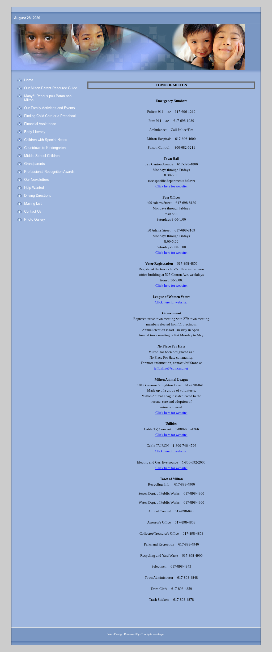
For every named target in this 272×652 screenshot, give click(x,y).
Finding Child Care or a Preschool (50, 116)
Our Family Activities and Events (49, 108)
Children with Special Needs (45, 140)
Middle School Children (42, 156)
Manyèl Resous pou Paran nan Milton (47, 98)
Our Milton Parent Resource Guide (50, 88)
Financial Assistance (40, 124)
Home (28, 80)
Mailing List (33, 203)
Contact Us (32, 211)
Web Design (115, 634)
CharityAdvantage (152, 634)
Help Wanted (34, 188)
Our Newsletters (36, 180)
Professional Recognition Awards (49, 172)
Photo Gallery (34, 219)
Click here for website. (171, 286)
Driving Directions (37, 196)
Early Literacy (34, 132)
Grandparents (34, 164)
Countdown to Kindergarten (45, 148)
